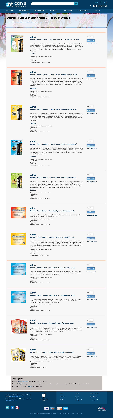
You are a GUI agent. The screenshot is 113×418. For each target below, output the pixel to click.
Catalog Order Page (22, 384)
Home (8, 22)
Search (77, 393)
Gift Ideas (62, 396)
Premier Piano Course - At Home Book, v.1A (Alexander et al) (53, 75)
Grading (77, 396)
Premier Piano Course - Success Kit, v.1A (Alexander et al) (52, 323)
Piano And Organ (20, 22)
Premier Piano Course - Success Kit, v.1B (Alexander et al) (52, 352)
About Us (62, 399)
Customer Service (95, 393)
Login (96, 2)
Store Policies (93, 396)
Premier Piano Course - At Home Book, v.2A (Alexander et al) (53, 144)
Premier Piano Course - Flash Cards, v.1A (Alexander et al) (52, 211)
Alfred (35, 22)
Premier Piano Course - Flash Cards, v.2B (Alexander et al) (52, 295)
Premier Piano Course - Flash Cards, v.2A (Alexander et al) (52, 268)
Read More (33, 53)
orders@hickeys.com (11, 400)
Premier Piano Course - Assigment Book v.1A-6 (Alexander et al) (54, 40)
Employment (78, 399)
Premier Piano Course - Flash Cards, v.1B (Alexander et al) (52, 237)
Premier (40, 22)
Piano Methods (29, 22)
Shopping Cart (94, 399)
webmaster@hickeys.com (17, 396)
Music (13, 22)
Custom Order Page (22, 381)
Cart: (105, 2)
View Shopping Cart (92, 43)
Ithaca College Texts (44, 400)
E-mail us (29, 386)
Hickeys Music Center (16, 4)
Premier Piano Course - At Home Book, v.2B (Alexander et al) (53, 178)
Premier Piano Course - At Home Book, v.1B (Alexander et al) (53, 109)
